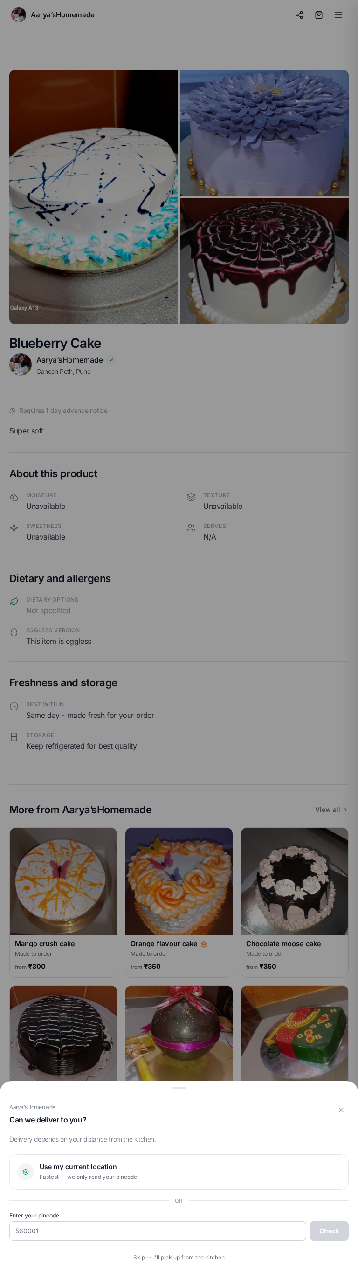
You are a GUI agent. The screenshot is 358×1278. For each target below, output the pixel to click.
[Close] (341, 1110)
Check (329, 1231)
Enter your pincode (34, 1215)
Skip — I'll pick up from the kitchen (179, 1257)
